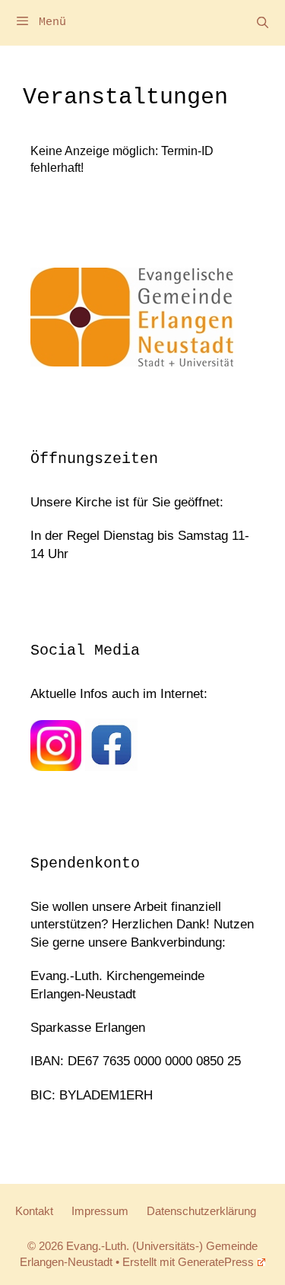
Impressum (99, 1210)
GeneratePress (216, 1261)
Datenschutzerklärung (201, 1210)
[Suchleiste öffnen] (262, 23)
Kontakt (34, 1210)
